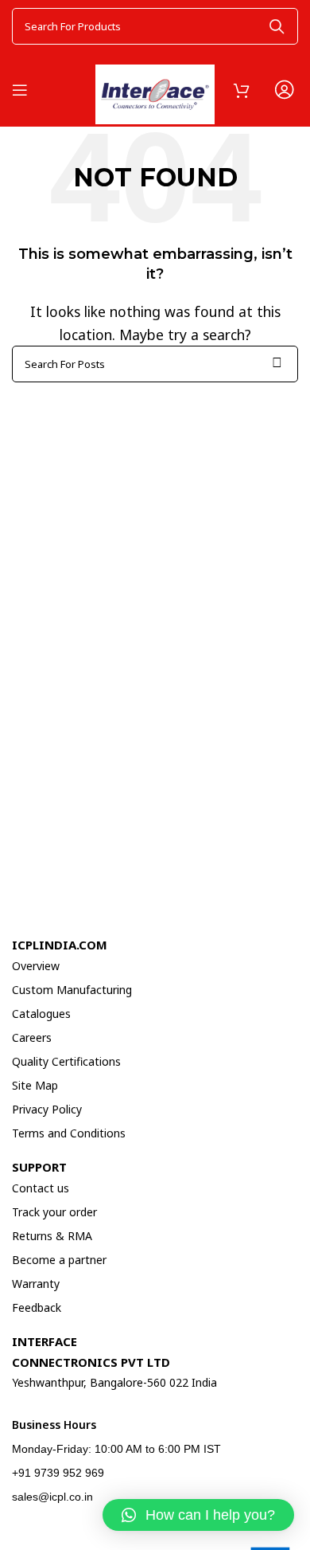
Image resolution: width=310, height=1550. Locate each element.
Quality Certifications (66, 1061)
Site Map (35, 1085)
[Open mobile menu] (20, 90)
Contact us (40, 1188)
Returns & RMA (52, 1235)
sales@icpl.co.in (52, 1496)
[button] (198, 1515)
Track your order (54, 1211)
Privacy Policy (47, 1109)
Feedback (36, 1307)
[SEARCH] (276, 26)
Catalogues (41, 1013)
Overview (36, 965)
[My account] (284, 90)
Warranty (36, 1283)
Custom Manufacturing (72, 989)
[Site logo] (155, 87)
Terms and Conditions (69, 1133)
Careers (32, 1037)
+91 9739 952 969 (58, 1472)
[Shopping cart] (242, 90)
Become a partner (59, 1259)
